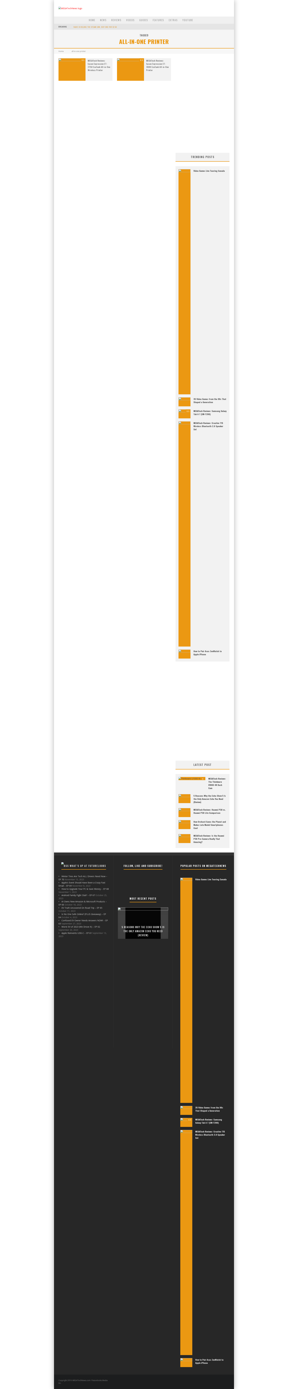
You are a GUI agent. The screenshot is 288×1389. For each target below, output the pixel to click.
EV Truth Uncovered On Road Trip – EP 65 (82, 907)
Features (158, 20)
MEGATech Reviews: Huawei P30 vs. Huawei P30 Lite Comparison (210, 811)
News (103, 20)
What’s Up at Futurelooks (88, 866)
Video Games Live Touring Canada (209, 170)
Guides (143, 20)
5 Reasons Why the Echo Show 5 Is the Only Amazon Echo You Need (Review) (210, 799)
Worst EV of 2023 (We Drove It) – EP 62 (81, 926)
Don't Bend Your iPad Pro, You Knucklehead (93, 27)
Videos (130, 20)
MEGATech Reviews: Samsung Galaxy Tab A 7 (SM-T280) (210, 412)
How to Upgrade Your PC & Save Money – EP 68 (85, 888)
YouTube (187, 20)
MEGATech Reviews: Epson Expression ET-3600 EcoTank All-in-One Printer (157, 65)
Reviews (116, 20)
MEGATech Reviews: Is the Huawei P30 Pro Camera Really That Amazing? (209, 838)
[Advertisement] (202, 103)
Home (92, 20)
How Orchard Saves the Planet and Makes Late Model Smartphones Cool (210, 825)
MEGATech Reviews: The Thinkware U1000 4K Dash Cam (217, 783)
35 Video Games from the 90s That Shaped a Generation (210, 400)
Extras (173, 20)
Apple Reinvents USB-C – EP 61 (77, 933)
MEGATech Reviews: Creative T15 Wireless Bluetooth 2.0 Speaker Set (208, 426)
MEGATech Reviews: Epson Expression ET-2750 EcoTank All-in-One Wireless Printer (99, 65)
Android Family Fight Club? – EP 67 (78, 895)
